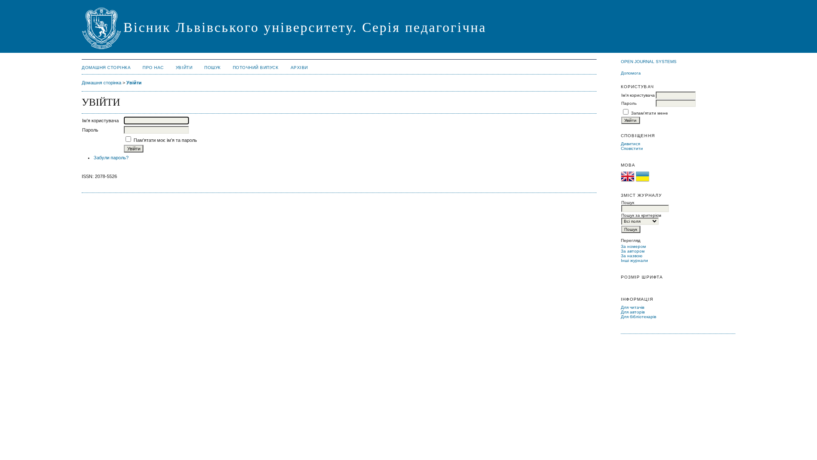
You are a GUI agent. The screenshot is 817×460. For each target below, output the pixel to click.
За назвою (632, 255)
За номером (633, 246)
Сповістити (632, 148)
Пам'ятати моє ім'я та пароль (165, 140)
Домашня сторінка (106, 67)
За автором (633, 251)
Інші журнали (634, 260)
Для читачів (632, 307)
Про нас (153, 67)
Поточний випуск (256, 67)
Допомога (631, 73)
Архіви (299, 67)
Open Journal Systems (649, 61)
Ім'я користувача (638, 95)
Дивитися (630, 143)
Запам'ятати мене (649, 113)
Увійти (184, 67)
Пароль (629, 103)
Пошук (212, 67)
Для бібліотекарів (638, 316)
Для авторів (633, 312)
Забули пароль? (111, 157)
